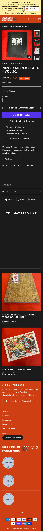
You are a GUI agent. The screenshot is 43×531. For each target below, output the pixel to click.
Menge (5, 96)
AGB (4, 433)
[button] (31, 9)
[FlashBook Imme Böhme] (21, 347)
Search (5, 411)
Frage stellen (9, 191)
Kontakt (5, 415)
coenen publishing (12, 64)
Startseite (5, 26)
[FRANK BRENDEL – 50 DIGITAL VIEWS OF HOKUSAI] (21, 292)
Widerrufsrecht (8, 428)
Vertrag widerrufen (13, 438)
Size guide (7, 185)
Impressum (6, 420)
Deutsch (20, 512)
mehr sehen (8, 374)
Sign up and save (13, 385)
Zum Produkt (9, 322)
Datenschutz (7, 424)
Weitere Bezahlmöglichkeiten (21, 121)
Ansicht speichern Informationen (17, 138)
